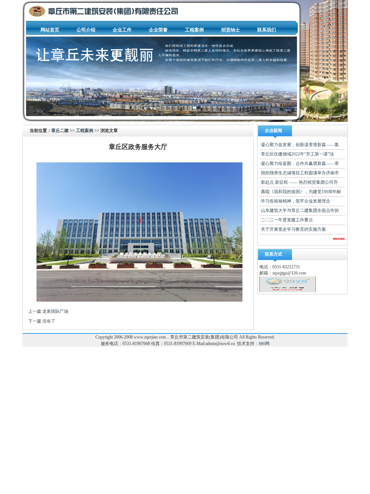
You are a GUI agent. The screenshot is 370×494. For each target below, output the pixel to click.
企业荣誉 (158, 30)
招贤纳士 (230, 30)
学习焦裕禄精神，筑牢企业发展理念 (295, 201)
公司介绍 (86, 30)
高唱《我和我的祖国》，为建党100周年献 (301, 191)
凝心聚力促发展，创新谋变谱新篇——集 (300, 144)
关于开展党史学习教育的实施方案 (293, 229)
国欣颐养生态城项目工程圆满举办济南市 (300, 172)
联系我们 (266, 30)
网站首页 (49, 30)
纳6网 (264, 343)
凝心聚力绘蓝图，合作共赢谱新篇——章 (300, 163)
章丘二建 (60, 130)
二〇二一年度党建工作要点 (287, 219)
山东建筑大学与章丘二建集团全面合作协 (300, 210)
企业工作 (122, 30)
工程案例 (194, 30)
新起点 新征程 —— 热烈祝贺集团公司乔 (299, 182)
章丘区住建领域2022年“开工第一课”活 (297, 154)
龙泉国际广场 (55, 311)
